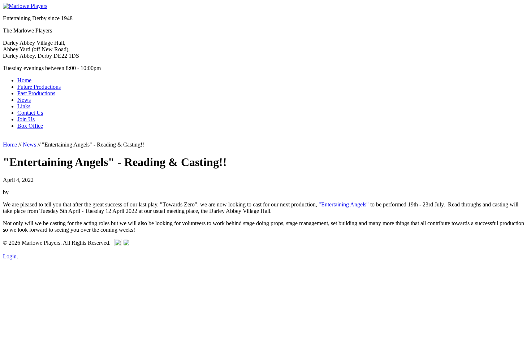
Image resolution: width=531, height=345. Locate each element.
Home (24, 80)
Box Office (30, 126)
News (24, 100)
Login (10, 256)
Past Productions (36, 93)
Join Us (26, 119)
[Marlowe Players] (25, 6)
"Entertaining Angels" (344, 204)
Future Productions (39, 87)
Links (23, 106)
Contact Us (30, 113)
